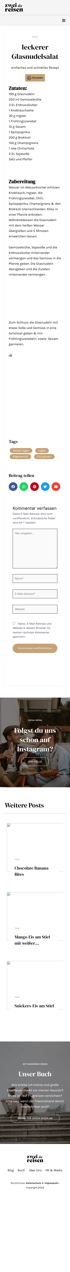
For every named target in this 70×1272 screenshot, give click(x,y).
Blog (11, 1170)
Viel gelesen (44, 456)
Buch (21, 1170)
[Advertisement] (35, 300)
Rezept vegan (21, 450)
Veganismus (20, 456)
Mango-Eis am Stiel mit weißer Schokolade (32, 943)
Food (35, 37)
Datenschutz (33, 1183)
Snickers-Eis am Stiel (34, 1006)
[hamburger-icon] (63, 20)
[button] (13, 486)
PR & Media (54, 1170)
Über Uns (35, 1170)
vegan (42, 450)
